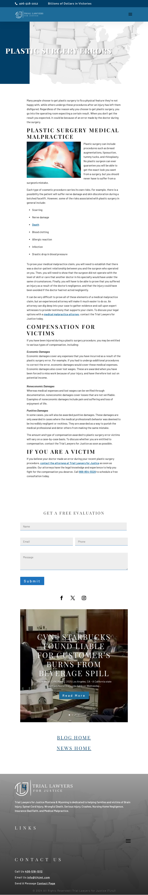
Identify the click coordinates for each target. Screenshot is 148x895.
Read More (74, 695)
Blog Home (74, 737)
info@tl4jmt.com (38, 877)
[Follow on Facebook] (61, 598)
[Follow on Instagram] (84, 598)
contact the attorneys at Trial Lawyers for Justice (69, 463)
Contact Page (46, 883)
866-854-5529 (87, 471)
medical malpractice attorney (61, 314)
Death (35, 224)
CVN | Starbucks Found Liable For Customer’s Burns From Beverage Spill (74, 655)
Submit (32, 581)
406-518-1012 (28, 3)
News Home (74, 748)
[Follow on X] (72, 598)
